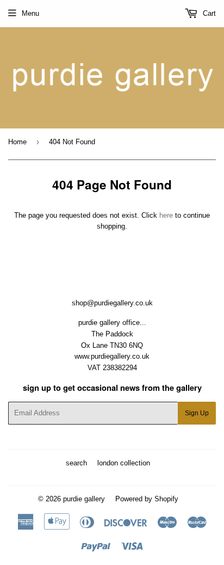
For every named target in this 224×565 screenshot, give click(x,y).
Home (17, 142)
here (166, 215)
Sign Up (197, 413)
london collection (123, 463)
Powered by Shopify (146, 499)
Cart (208, 13)
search (76, 463)
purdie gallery (84, 499)
